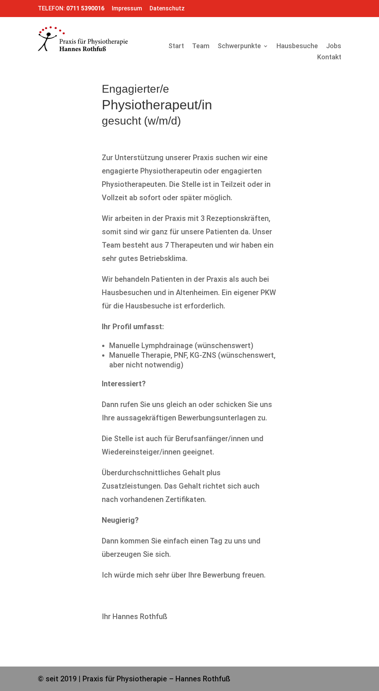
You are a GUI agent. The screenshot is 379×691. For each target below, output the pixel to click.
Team (200, 46)
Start (176, 46)
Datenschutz (167, 8)
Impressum (127, 8)
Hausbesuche (297, 46)
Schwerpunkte (239, 46)
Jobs (333, 46)
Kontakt (329, 57)
